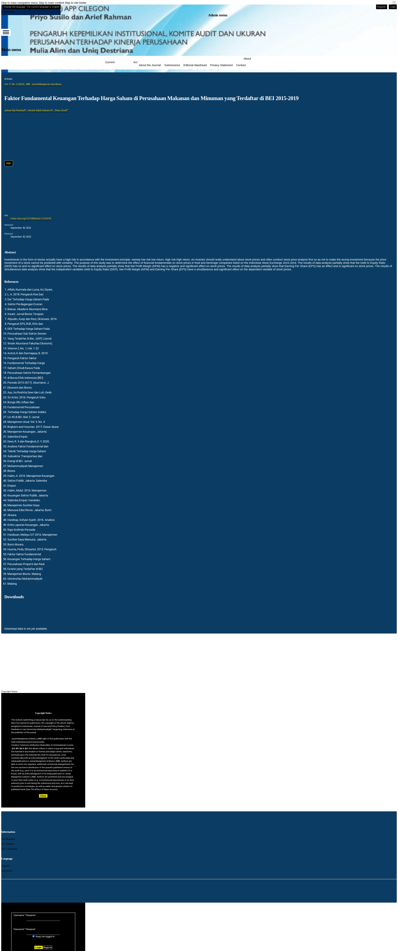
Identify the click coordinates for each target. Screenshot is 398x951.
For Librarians (9, 848)
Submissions (172, 65)
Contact (241, 65)
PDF (8, 163)
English (5, 865)
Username (24, 915)
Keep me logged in (45, 936)
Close (43, 795)
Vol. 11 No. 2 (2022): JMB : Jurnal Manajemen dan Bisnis (32, 84)
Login (393, 6)
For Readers (8, 839)
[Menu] (6, 32)
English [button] (31, 6)
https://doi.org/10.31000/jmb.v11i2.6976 (31, 218)
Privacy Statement (221, 65)
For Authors (8, 843)
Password (24, 929)
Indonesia (6, 870)
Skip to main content (51, 2)
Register (381, 6)
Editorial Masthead (195, 65)
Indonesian (8, 11)
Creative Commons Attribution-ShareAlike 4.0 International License (42, 745)
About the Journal (150, 65)
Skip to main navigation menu (19, 2)
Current (110, 62)
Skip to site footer (75, 2)
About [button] (247, 58)
